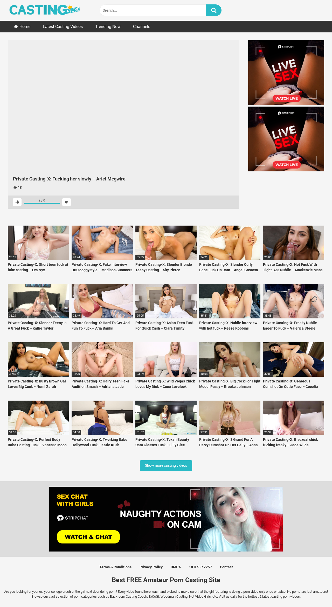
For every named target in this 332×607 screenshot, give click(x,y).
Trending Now (108, 26)
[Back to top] (315, 591)
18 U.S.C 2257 (200, 567)
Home (24, 26)
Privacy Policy (151, 567)
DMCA (176, 567)
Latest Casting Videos (63, 26)
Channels (141, 26)
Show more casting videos (166, 465)
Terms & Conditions (115, 567)
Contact (226, 567)
